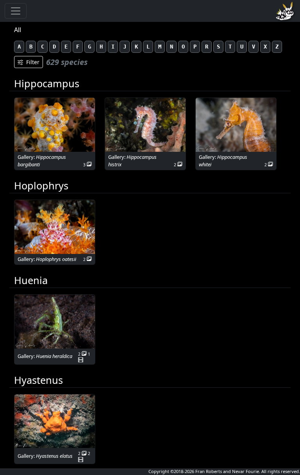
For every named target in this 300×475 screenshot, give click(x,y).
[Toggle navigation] (16, 11)
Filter (32, 62)
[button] (54, 124)
